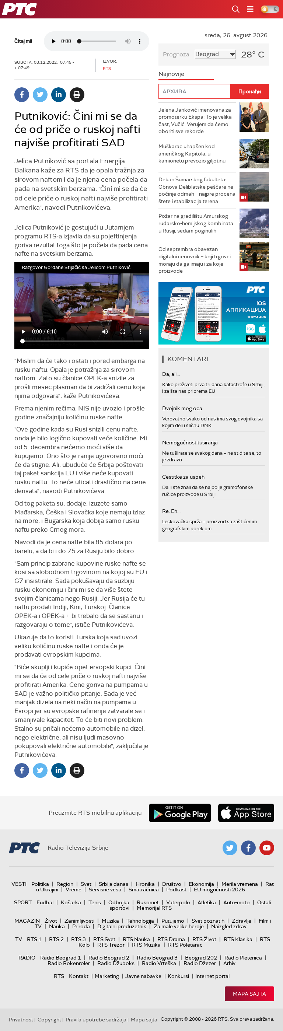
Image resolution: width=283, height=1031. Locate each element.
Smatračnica (144, 889)
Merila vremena (239, 884)
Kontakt (78, 976)
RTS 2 (56, 939)
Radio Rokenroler (69, 963)
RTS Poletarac (185, 944)
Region (64, 884)
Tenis (94, 902)
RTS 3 (78, 939)
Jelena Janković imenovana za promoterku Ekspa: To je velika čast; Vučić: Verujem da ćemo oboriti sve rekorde (195, 120)
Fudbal (44, 902)
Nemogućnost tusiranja (190, 442)
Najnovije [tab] (171, 74)
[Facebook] (21, 94)
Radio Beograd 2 (108, 957)
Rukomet (148, 902)
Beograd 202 (201, 957)
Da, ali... (171, 374)
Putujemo (172, 921)
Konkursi (178, 976)
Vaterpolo (178, 902)
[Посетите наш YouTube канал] (266, 847)
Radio (26, 957)
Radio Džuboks (115, 963)
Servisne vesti (105, 889)
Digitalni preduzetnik (121, 926)
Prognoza (176, 54)
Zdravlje (241, 921)
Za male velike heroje (179, 926)
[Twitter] (40, 94)
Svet (86, 884)
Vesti (19, 884)
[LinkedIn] (58, 94)
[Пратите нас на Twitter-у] (230, 847)
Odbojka (118, 902)
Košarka (71, 902)
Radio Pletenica (243, 957)
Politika (40, 884)
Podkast (176, 889)
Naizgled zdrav (229, 926)
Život (51, 921)
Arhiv (229, 963)
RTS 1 (34, 939)
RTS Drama (171, 939)
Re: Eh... (171, 511)
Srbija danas (113, 884)
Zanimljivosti (79, 921)
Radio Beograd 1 (60, 957)
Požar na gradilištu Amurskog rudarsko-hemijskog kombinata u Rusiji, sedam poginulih (195, 223)
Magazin (27, 921)
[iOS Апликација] (213, 313)
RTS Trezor (111, 944)
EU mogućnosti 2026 (219, 889)
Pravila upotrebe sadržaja (96, 1019)
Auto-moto (236, 902)
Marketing (107, 976)
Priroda (81, 926)
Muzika (110, 921)
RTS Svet (104, 939)
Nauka (57, 926)
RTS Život (204, 939)
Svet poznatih (208, 921)
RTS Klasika (238, 939)
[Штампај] (77, 94)
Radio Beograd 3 (157, 957)
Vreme (73, 889)
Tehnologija (140, 921)
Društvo (171, 884)
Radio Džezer (200, 963)
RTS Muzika (146, 944)
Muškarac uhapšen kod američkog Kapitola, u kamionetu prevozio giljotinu (192, 153)
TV (18, 939)
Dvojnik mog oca (182, 408)
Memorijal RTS (154, 908)
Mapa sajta (249, 993)
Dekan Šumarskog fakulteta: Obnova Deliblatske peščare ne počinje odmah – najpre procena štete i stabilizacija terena (196, 190)
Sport (23, 902)
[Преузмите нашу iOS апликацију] (246, 813)
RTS (59, 976)
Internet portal (212, 976)
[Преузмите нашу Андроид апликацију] (180, 813)
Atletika (207, 902)
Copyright (49, 1019)
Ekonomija (201, 884)
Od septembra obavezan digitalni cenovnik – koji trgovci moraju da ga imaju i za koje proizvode (194, 260)
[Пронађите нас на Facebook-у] (248, 847)
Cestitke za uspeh (183, 476)
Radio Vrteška (159, 963)
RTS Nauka (136, 939)
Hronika (145, 884)
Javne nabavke (143, 976)
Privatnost (21, 1019)
